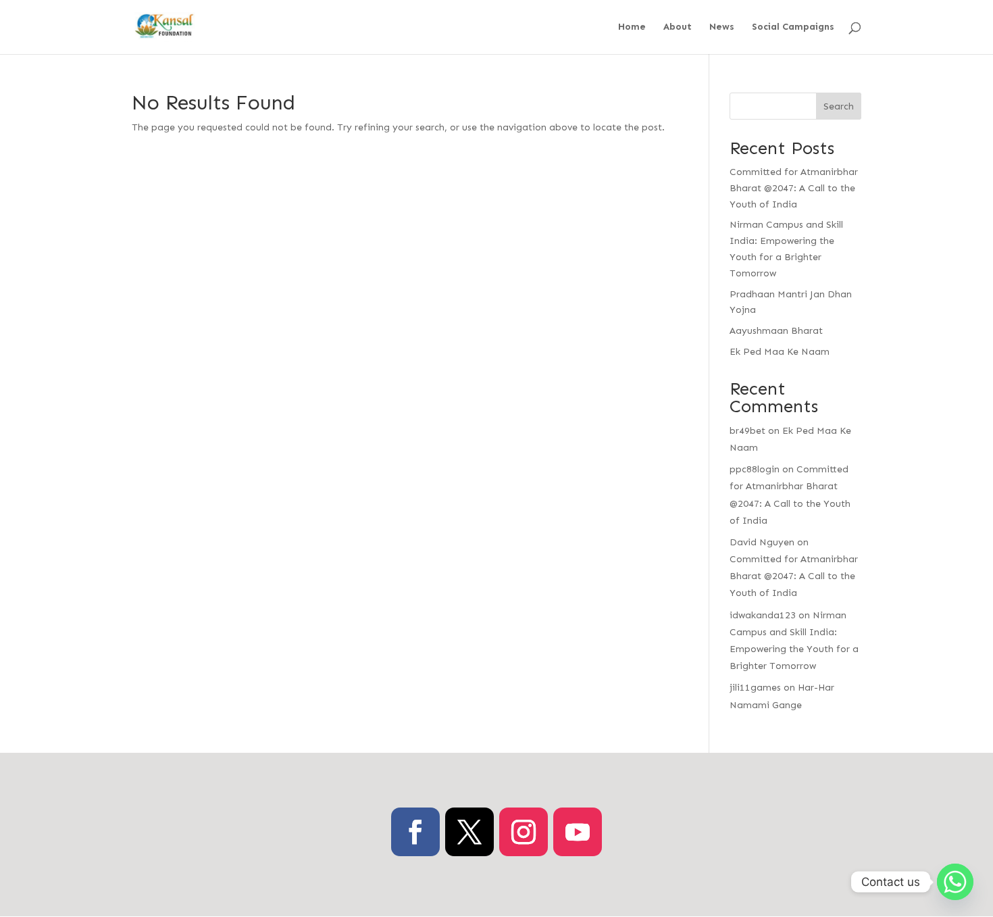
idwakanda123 (763, 615)
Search (838, 106)
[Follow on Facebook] (415, 832)
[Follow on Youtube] (577, 832)
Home (632, 27)
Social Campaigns (793, 27)
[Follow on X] (469, 832)
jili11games (755, 687)
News (721, 27)
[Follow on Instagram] (523, 832)
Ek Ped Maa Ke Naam (780, 351)
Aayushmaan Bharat (776, 331)
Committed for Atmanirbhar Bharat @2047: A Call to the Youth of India (794, 188)
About (677, 27)
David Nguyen (762, 542)
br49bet (747, 431)
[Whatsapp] (955, 882)
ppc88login (755, 469)
